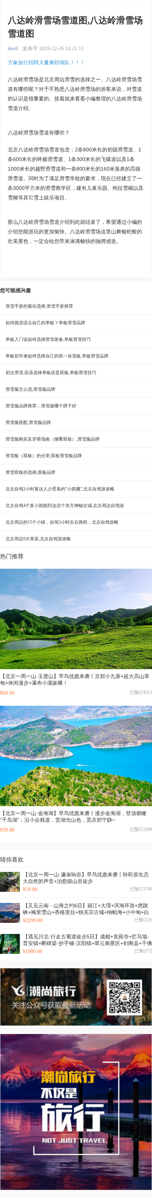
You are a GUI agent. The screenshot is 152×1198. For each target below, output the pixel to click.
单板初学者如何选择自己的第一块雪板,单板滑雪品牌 (57, 356)
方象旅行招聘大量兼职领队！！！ (46, 62)
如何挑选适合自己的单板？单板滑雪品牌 (45, 322)
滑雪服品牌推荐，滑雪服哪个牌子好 (41, 405)
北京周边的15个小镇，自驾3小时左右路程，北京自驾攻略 (62, 522)
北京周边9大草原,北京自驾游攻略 (38, 538)
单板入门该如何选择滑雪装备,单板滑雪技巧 (48, 339)
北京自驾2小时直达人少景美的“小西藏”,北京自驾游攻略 (60, 489)
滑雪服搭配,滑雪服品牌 (28, 422)
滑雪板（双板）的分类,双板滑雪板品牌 (44, 455)
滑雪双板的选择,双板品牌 (30, 472)
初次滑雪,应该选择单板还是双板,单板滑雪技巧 (51, 372)
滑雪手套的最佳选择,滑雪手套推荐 (39, 306)
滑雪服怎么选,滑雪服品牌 (30, 389)
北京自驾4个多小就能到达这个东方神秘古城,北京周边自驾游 (65, 505)
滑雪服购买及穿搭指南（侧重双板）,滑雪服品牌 (53, 439)
